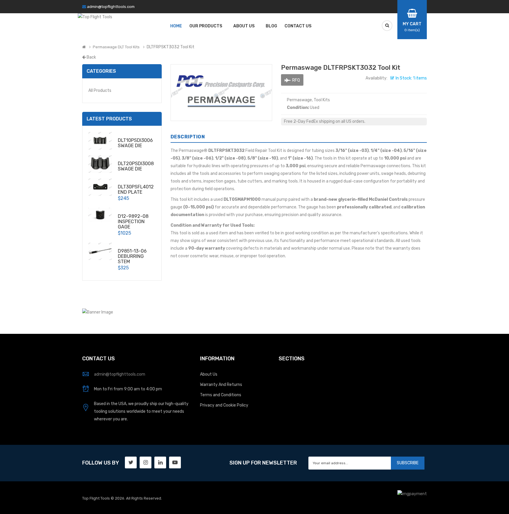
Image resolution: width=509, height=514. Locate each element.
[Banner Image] (97, 312)
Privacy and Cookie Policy (224, 405)
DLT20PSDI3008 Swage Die (136, 166)
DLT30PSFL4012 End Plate (136, 189)
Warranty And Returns (221, 384)
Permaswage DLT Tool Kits (116, 47)
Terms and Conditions (220, 394)
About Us (208, 374)
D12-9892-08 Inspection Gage (133, 221)
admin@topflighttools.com (111, 6)
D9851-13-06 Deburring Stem (132, 256)
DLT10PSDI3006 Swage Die (135, 142)
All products (99, 90)
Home (176, 26)
